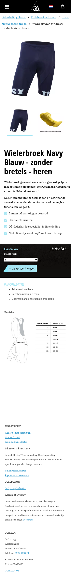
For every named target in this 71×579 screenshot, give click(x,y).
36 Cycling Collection (15, 488)
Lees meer (28, 519)
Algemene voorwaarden (17, 475)
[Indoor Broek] (20, 121)
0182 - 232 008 (22, 553)
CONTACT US (12, 570)
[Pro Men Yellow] (51, 121)
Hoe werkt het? (12, 437)
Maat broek (10, 253)
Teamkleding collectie (16, 442)
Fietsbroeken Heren (43, 17)
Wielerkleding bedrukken (18, 432)
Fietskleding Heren (14, 17)
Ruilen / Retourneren (15, 470)
